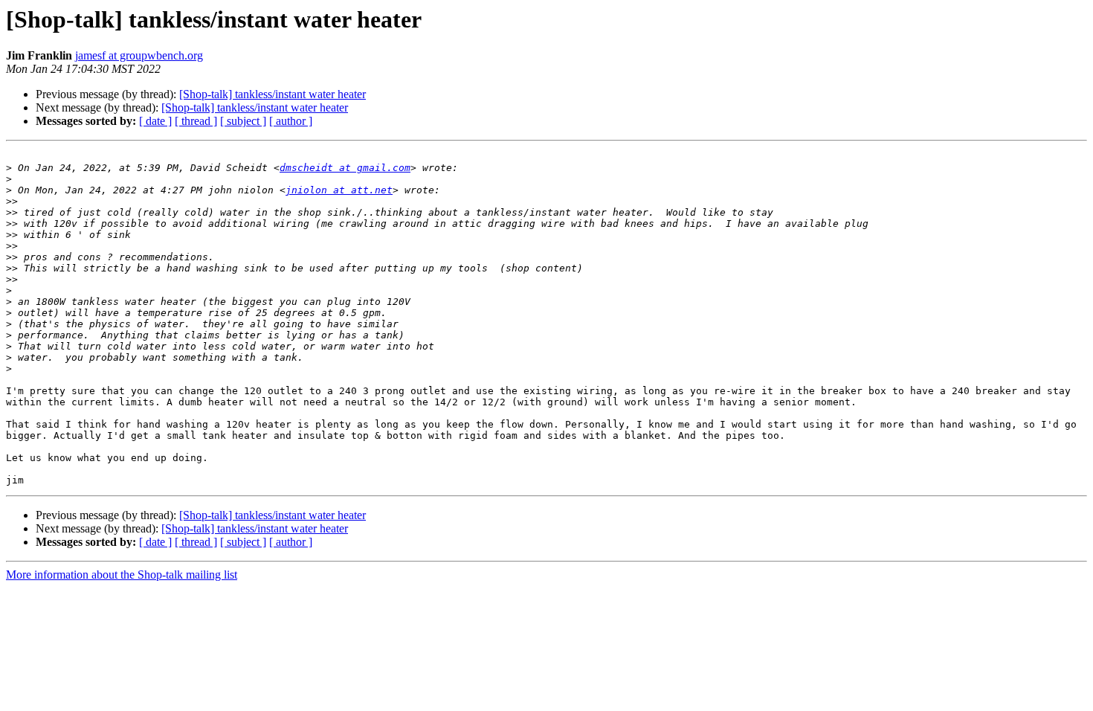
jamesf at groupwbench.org (139, 55)
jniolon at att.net (339, 190)
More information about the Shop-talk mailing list (121, 574)
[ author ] (290, 121)
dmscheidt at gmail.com (345, 167)
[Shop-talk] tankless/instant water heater (272, 94)
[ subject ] (243, 121)
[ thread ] (196, 121)
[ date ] (155, 121)
